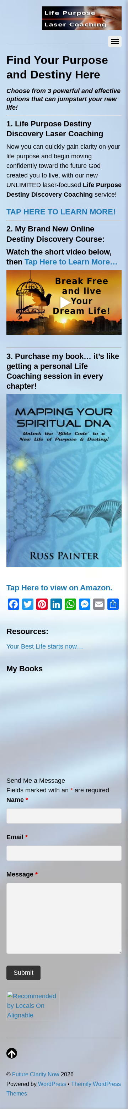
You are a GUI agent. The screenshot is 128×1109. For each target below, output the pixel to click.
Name (17, 799)
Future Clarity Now (35, 1074)
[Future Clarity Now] (82, 26)
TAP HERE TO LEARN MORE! (61, 211)
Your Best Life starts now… (44, 646)
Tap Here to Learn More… (71, 261)
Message (22, 874)
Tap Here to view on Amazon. (59, 587)
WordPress (52, 1084)
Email (17, 837)
